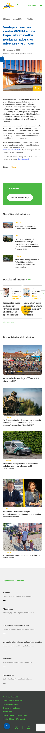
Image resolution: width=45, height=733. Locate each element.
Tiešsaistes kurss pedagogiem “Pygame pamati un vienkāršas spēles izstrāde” (11, 309)
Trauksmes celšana (11, 708)
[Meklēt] (18, 5)
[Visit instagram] (28, 727)
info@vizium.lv (24, 159)
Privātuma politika (11, 704)
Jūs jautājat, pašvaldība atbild (16, 625)
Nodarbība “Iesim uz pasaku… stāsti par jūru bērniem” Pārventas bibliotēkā (33, 309)
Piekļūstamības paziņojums (15, 715)
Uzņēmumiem (8, 580)
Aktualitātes (8, 609)
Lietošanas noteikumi (12, 700)
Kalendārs (7, 659)
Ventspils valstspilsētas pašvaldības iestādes (22, 642)
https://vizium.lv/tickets (12, 150)
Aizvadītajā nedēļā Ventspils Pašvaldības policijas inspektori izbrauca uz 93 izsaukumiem (20, 466)
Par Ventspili (8, 675)
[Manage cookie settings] (7, 726)
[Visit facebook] (22, 727)
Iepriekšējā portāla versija (14, 719)
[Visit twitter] (16, 727)
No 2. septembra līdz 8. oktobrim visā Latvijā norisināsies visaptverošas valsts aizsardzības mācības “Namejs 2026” (27, 244)
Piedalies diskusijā (20, 197)
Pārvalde (6, 592)
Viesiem (20, 580)
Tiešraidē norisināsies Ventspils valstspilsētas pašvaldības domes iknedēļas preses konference (22, 514)
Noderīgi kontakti (10, 697)
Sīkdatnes (7, 712)
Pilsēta (18, 223)
